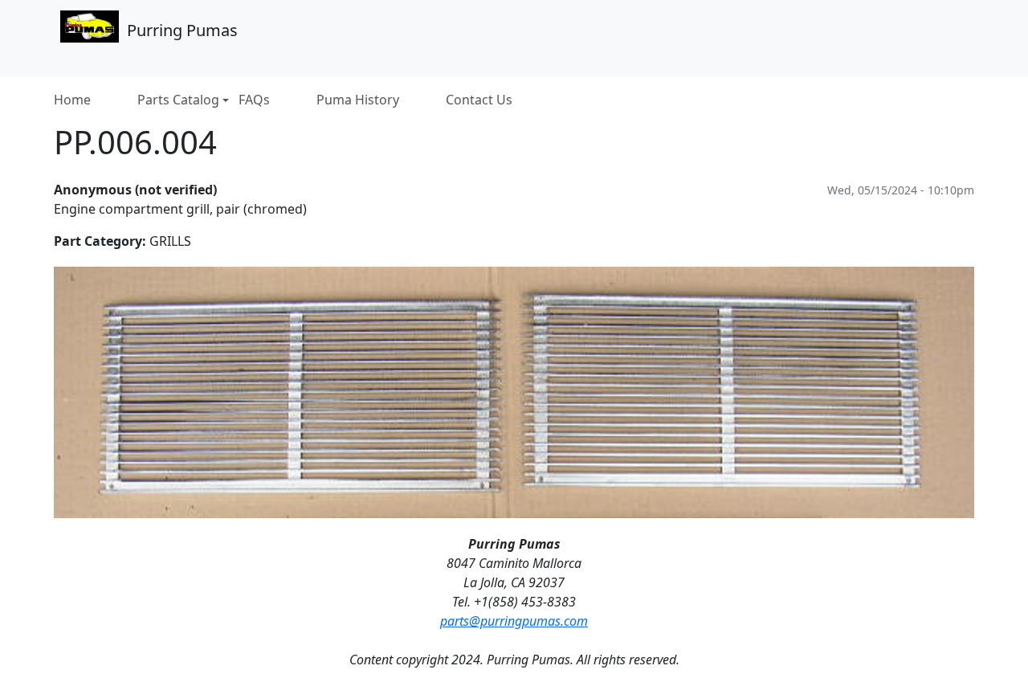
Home (72, 100)
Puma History (357, 100)
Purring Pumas (182, 30)
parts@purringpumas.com (514, 621)
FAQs (254, 100)
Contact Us (479, 100)
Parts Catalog (178, 100)
